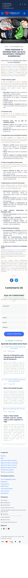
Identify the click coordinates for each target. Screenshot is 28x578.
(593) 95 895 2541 (8, 3)
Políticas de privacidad (7, 470)
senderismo (4, 86)
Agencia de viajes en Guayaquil (9, 463)
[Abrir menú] (2, 13)
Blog (6, 46)
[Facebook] (1, 528)
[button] (24, 13)
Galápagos (11, 64)
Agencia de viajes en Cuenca (9, 467)
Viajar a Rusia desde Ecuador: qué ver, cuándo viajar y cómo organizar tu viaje (13, 419)
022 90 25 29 (6, 6)
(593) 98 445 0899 (8, 5)
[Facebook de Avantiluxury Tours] (23, 4)
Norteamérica (4, 493)
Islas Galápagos (13, 74)
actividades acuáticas (10, 67)
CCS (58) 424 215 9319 (9, 8)
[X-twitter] (8, 528)
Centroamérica (5, 484)
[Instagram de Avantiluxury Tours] (21, 4)
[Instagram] (4, 528)
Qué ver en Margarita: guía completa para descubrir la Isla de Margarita (14, 357)
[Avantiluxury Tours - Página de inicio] (12, 13)
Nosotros (3, 456)
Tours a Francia (5, 491)
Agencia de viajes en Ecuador (9, 460)
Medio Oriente (5, 486)
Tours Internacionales (6, 488)
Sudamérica (4, 481)
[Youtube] (6, 528)
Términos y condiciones (7, 472)
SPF (26, 121)
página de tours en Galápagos (13, 266)
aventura (9, 268)
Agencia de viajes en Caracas (9, 465)
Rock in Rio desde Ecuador (13, 388)
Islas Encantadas (17, 250)
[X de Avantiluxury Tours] (25, 4)
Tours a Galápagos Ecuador (8, 479)
